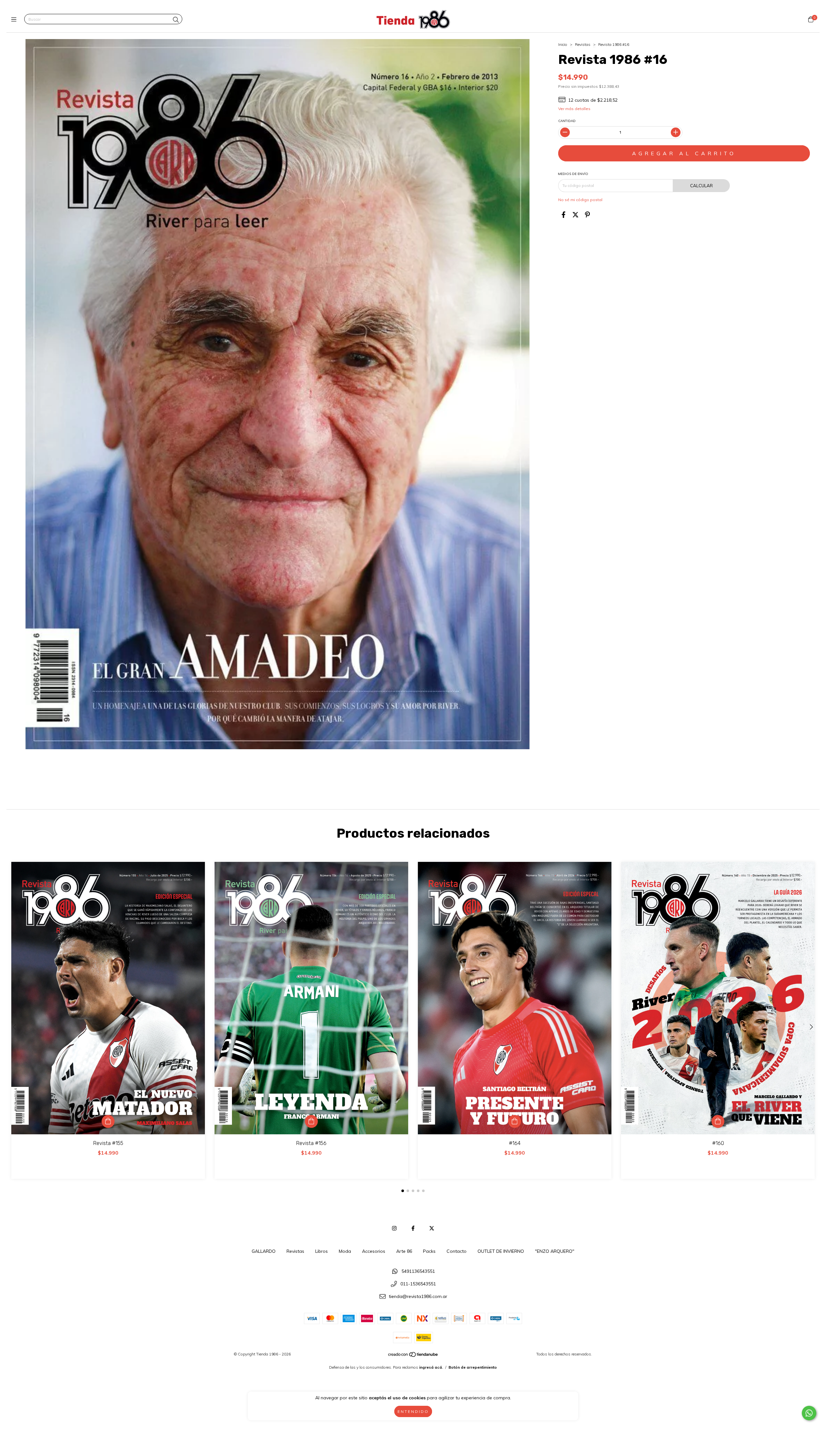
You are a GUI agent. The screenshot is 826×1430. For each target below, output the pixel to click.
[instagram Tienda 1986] (394, 1228)
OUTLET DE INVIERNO (501, 1251)
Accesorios (373, 1251)
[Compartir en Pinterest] (587, 214)
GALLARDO (264, 1251)
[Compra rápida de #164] (514, 1121)
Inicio (562, 44)
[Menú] (15, 19)
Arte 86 (404, 1251)
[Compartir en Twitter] (575, 214)
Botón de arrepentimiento (472, 1367)
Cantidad (567, 121)
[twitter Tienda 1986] (431, 1228)
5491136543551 (418, 1271)
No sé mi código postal (580, 199)
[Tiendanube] (413, 1355)
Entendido (413, 1411)
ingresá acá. (431, 1367)
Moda (345, 1251)
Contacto (457, 1251)
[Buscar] (176, 20)
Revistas (582, 44)
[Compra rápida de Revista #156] (311, 1121)
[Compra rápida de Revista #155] (108, 1121)
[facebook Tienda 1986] (413, 1228)
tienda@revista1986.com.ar (418, 1296)
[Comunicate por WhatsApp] (809, 1413)
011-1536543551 (418, 1284)
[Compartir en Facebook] (563, 214)
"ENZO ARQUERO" (554, 1251)
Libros (321, 1251)
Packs (429, 1251)
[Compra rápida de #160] (717, 1121)
